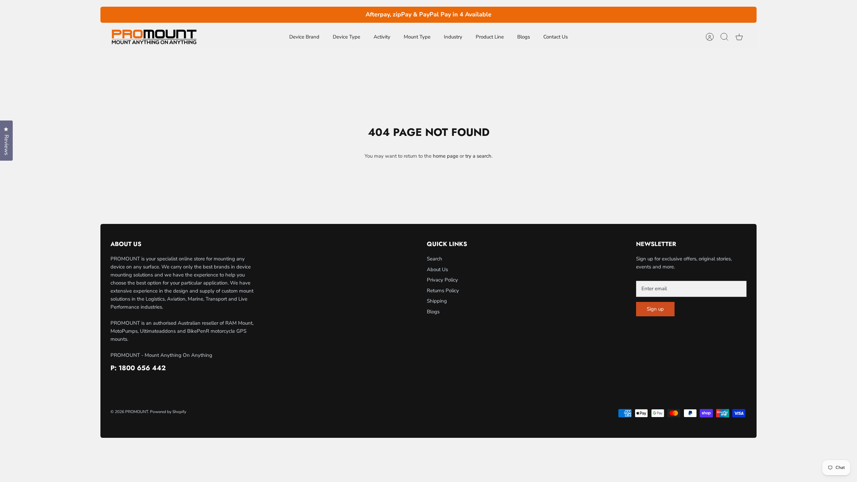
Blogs (523, 36)
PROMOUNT (136, 411)
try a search (478, 156)
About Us (437, 269)
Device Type (346, 36)
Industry (453, 36)
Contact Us (555, 36)
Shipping (437, 301)
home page (445, 156)
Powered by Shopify (168, 411)
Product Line (490, 36)
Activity (382, 36)
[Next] (545, 15)
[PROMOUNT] (154, 37)
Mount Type (417, 36)
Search (434, 258)
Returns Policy (443, 290)
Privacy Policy (442, 279)
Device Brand (304, 36)
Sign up (655, 309)
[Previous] (312, 15)
